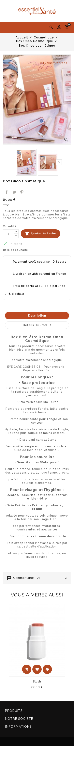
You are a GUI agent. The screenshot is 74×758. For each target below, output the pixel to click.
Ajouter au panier (40, 233)
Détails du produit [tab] (37, 325)
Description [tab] (37, 315)
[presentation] (59, 162)
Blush (37, 681)
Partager (6, 192)
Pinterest (22, 192)
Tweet (14, 192)
